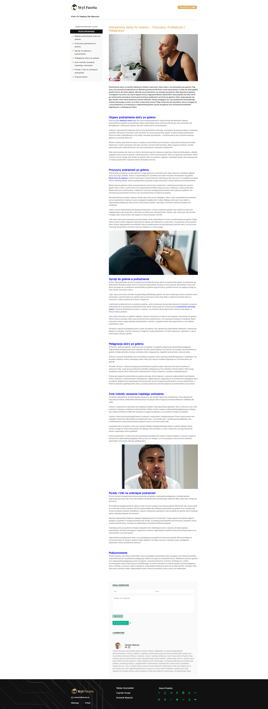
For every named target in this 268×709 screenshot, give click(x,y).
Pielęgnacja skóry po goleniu (87, 58)
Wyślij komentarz (121, 623)
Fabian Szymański (125, 688)
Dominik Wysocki (124, 697)
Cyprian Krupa (123, 693)
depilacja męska (126, 121)
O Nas (87, 703)
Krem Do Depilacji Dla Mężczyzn (85, 16)
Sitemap (75, 703)
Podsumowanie (81, 77)
